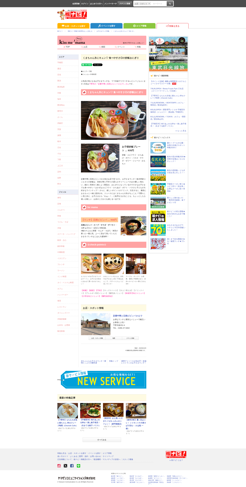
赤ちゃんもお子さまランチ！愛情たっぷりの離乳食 (93, 362)
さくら (60, 117)
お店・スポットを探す (75, 26)
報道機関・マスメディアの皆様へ (107, 459)
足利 (59, 172)
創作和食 (61, 246)
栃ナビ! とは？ (177, 460)
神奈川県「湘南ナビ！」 (156, 480)
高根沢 (60, 123)
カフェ (60, 289)
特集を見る (174, 26)
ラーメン (61, 270)
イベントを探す (108, 26)
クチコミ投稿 (124, 4)
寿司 (59, 198)
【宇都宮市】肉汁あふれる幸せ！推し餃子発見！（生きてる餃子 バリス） (90, 422)
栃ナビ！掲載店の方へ (83, 459)
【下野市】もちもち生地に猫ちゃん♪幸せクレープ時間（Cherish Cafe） (67, 423)
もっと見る (181, 131)
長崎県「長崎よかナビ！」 (175, 476)
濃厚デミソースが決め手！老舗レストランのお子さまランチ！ (133, 362)
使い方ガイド (62, 456)
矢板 (59, 93)
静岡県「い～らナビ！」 (174, 480)
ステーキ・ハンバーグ (66, 234)
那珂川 (60, 111)
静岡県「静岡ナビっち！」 (156, 476)
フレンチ (61, 264)
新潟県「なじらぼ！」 (137, 478)
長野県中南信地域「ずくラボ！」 (177, 478)
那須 (59, 81)
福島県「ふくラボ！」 (118, 478)
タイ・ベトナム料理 (65, 283)
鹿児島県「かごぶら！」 (137, 482)
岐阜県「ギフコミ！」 (155, 478)
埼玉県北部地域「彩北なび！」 (156, 483)
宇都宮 (60, 62)
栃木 (59, 141)
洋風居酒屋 (61, 319)
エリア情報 (141, 26)
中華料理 (61, 252)
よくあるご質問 (76, 456)
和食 (59, 216)
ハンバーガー (62, 295)
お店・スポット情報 (97, 338)
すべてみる (101, 440)
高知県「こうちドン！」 (174, 482)
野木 (59, 184)
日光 (59, 75)
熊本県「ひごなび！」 (137, 476)
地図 (113, 338)
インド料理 (61, 277)
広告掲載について (64, 459)
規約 (86, 456)
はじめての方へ (96, 4)
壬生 (59, 147)
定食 (59, 204)
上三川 (60, 166)
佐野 (59, 178)
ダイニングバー (63, 313)
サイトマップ (108, 456)
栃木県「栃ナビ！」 (117, 476)
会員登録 (76, 4)
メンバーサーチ (110, 4)
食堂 (59, 301)
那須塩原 (61, 87)
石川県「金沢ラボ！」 (118, 482)
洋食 (59, 228)
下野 (59, 159)
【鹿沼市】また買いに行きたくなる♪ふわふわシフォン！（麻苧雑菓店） (113, 421)
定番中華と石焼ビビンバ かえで (127, 316)
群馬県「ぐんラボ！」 (118, 480)
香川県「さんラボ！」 (137, 480)
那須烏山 (61, 105)
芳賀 (59, 129)
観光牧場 (61, 331)
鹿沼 (59, 69)
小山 (59, 153)
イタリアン (61, 258)
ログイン (84, 4)
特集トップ (113, 361)
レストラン (61, 307)
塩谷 (59, 99)
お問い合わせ (95, 456)
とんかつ (61, 210)
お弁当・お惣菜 (63, 325)
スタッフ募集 (127, 459)
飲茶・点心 (61, 240)
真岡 (59, 135)
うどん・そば (62, 222)
